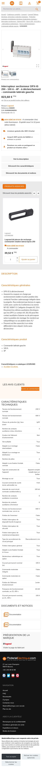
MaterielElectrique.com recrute (13, 706)
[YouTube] (13, 675)
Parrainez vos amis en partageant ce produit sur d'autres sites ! (21, 146)
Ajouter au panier (28, 259)
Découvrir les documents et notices (21, 173)
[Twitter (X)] (8, 675)
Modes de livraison (9, 731)
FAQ (4, 693)
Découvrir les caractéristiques (21, 166)
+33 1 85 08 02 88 (9, 670)
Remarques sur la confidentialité (14, 722)
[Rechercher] (37, 8)
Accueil (5, 690)
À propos (6, 700)
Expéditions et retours (10, 728)
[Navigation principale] (3, 3)
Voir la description (21, 159)
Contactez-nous (8, 703)
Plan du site (7, 709)
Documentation (15, 614)
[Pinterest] (17, 675)
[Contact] (21, 3)
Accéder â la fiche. (11, 367)
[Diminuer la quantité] (17, 260)
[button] (30, 3)
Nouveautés (7, 696)
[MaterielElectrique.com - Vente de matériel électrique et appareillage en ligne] (12, 3)
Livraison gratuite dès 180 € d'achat (20, 131)
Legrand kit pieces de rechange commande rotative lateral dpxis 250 (20, 241)
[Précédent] (34, 193)
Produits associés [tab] (14, 186)
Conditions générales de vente (13, 725)
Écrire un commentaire (30, 389)
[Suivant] (38, 193)
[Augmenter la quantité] (17, 257)
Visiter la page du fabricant (13, 648)
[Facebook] (4, 675)
